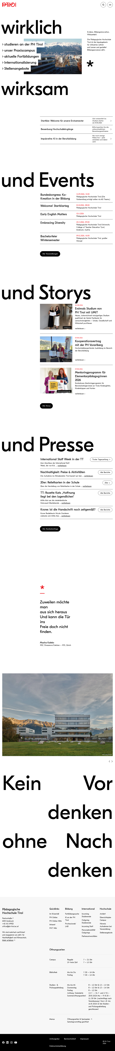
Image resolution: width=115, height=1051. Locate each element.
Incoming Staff (87, 926)
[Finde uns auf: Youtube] (15, 1042)
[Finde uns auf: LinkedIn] (7, 1042)
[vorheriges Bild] (109, 761)
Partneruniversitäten (89, 936)
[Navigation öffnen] (110, 4)
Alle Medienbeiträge (50, 529)
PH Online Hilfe (55, 921)
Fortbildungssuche (72, 914)
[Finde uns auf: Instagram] (11, 1042)
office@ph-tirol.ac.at (10, 926)
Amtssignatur (54, 1039)
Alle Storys (46, 406)
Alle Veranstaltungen (50, 254)
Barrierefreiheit (70, 1039)
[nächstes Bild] (112, 761)
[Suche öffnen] (103, 4)
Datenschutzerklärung (57, 1046)
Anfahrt (103, 914)
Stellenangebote (106, 933)
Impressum (84, 1039)
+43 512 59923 (8, 924)
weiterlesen (62, 466)
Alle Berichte (105, 472)
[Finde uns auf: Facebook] (3, 1042)
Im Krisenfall (54, 914)
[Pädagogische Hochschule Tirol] (50, 5)
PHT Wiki (53, 928)
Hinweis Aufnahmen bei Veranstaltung (106, 926)
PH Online (53, 917)
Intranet (52, 925)
